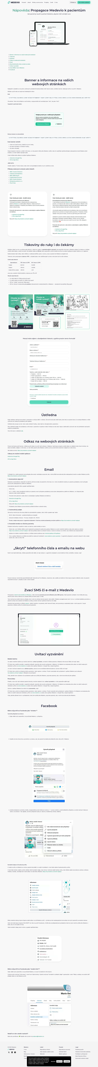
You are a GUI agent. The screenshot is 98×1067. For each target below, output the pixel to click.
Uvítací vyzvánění (14, 66)
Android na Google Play (16, 158)
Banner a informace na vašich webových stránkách (22, 54)
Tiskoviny (12, 56)
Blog (25, 1051)
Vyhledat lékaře (62, 1051)
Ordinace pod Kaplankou (16, 173)
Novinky (26, 1056)
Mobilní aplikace (63, 1053)
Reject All (59, 1061)
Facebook (12, 69)
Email (11, 62)
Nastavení (53, 1061)
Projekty (46, 2)
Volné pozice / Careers (29, 1053)
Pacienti (24, 2)
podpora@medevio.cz (38, 1036)
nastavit (27, 603)
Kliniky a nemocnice (37, 2)
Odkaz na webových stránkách (17, 60)
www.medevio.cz (22, 666)
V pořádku (66, 1061)
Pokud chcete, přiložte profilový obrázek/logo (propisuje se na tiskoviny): (48, 384)
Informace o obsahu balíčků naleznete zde (38, 394)
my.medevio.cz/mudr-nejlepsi (15, 673)
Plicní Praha (13, 183)
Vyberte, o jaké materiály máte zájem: (40, 372)
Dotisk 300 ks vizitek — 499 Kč (39, 381)
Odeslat (49, 402)
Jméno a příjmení (34, 344)
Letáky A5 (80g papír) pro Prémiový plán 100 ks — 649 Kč (46, 377)
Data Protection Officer (80, 1056)
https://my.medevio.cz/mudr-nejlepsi (27, 450)
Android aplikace (49, 533)
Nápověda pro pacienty (64, 1049)
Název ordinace (34, 350)
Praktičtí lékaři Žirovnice (16, 177)
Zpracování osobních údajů (81, 1058)
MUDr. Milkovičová (14, 175)
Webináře (42, 1053)
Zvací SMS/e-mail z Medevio (17, 67)
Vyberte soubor (39, 386)
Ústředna (12, 58)
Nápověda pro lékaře (45, 1049)
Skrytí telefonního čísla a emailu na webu (20, 64)
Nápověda (21, 10)
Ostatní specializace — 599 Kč (38, 375)
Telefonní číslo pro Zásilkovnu (38, 361)
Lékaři (29, 2)
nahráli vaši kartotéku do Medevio (22, 594)
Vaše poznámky (34, 389)
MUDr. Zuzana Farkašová (16, 171)
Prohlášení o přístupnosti (81, 1053)
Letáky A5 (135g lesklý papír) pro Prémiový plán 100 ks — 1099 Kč (48, 379)
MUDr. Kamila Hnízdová (15, 179)
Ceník (51, 2)
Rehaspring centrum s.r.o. (16, 181)
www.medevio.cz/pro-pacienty (52, 536)
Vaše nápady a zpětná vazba (47, 1051)
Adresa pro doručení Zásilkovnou (38, 355)
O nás (56, 2)
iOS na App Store (14, 160)
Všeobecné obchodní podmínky (82, 1051)
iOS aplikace (57, 533)
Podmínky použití (79, 1049)
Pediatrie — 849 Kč (36, 374)
